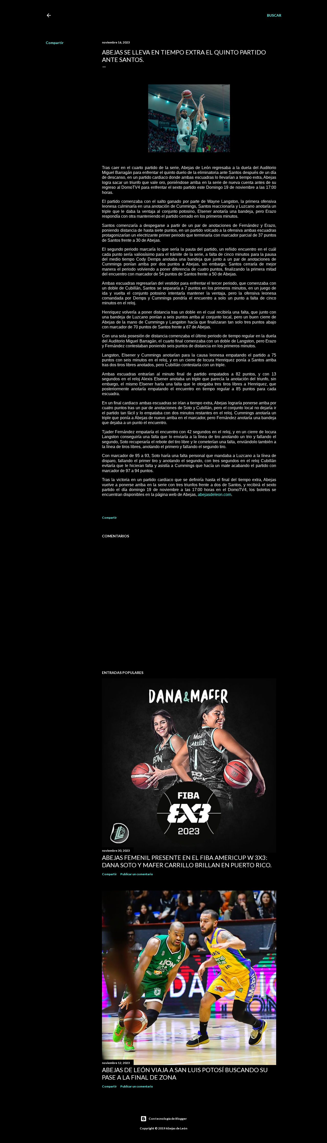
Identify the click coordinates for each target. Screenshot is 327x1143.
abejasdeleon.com (214, 494)
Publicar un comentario (136, 874)
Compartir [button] (55, 42)
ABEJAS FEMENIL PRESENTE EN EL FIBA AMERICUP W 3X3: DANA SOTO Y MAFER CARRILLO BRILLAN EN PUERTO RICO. (187, 861)
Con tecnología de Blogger (168, 1118)
